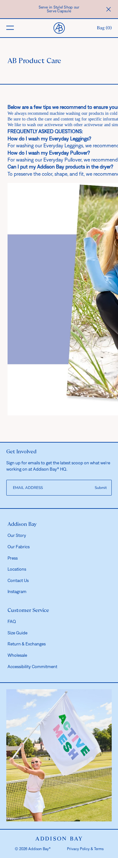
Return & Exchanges (27, 643)
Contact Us (18, 580)
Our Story (17, 535)
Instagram (17, 591)
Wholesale (17, 655)
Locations (17, 569)
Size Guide (17, 632)
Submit (101, 487)
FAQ (12, 621)
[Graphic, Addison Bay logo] (59, 839)
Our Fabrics (19, 546)
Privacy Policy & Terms (85, 849)
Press (13, 558)
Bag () (104, 28)
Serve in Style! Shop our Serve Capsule (59, 9)
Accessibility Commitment (32, 666)
